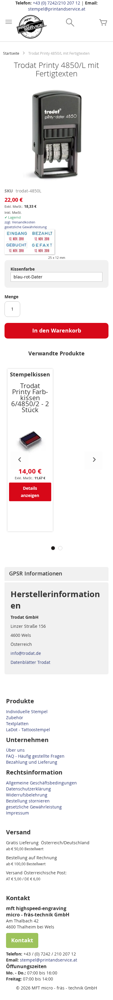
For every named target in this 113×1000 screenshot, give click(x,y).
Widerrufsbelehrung (26, 795)
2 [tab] (60, 548)
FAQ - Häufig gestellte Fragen (35, 756)
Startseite (11, 53)
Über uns (15, 750)
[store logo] (32, 26)
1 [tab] (53, 548)
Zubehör (14, 717)
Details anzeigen (30, 491)
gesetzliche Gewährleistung (26, 227)
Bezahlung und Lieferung (31, 762)
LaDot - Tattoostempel (28, 729)
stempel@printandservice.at (56, 9)
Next (93, 460)
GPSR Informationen (35, 573)
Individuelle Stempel (27, 711)
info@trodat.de (26, 653)
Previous (20, 460)
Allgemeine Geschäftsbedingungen (41, 783)
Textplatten (17, 723)
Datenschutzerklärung (28, 789)
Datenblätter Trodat (30, 662)
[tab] (56, 574)
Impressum (17, 813)
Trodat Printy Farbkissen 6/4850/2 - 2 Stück (30, 397)
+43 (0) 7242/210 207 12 (56, 3)
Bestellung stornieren (28, 801)
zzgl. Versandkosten (20, 222)
